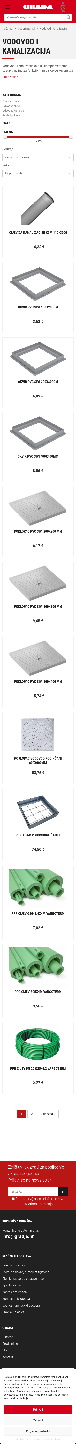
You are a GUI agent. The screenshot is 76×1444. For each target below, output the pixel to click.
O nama (7, 1337)
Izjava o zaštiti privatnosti (47, 1439)
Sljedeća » (48, 1114)
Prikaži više (10, 77)
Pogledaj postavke (38, 1431)
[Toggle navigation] (7, 7)
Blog (5, 1350)
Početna (7, 28)
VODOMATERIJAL (26, 28)
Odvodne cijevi (11, 106)
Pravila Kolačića (13, 1312)
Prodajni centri (12, 1344)
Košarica (62, 9)
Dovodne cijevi (10, 101)
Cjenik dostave (12, 1285)
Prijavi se (62, 4)
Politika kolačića (23, 1439)
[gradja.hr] (38, 7)
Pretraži (68, 17)
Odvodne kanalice (13, 110)
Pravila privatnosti (14, 1265)
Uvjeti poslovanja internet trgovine (25, 1272)
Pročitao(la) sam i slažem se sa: (39, 1201)
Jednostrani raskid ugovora (21, 1305)
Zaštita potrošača (14, 1292)
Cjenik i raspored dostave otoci (23, 1279)
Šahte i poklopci (11, 115)
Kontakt (7, 1357)
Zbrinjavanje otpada (16, 1299)
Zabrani (38, 1420)
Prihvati (38, 1409)
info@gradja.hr (18, 1236)
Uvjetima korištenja (38, 1204)
